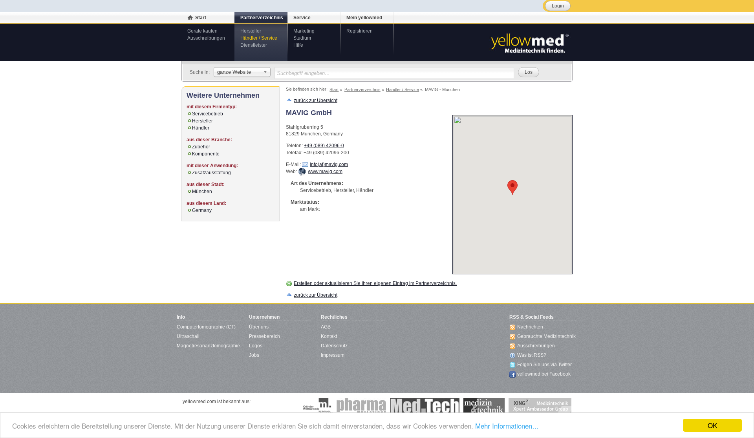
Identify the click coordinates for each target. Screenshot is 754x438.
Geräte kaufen (202, 31)
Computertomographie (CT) (206, 327)
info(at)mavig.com (329, 164)
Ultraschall (188, 336)
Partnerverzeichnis (261, 17)
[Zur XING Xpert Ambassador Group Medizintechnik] (540, 406)
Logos (255, 346)
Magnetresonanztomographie (208, 346)
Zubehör (201, 147)
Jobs (254, 355)
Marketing (304, 31)
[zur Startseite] (529, 42)
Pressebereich (264, 336)
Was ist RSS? (531, 355)
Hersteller (250, 31)
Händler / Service (258, 38)
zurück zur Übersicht (315, 100)
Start (200, 17)
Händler (200, 128)
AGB (326, 327)
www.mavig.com (325, 171)
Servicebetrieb (207, 114)
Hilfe (298, 45)
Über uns (259, 327)
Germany (202, 210)
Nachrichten (530, 327)
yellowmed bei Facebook (544, 374)
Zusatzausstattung (211, 172)
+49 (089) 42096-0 (324, 145)
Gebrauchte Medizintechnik (546, 336)
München (202, 191)
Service (302, 17)
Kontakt (329, 336)
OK (712, 425)
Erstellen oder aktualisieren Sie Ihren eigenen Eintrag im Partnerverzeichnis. (375, 283)
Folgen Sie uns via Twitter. (545, 364)
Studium (302, 38)
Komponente (206, 154)
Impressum (332, 355)
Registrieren (359, 31)
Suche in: (200, 72)
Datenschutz (334, 346)
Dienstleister (253, 45)
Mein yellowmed (364, 17)
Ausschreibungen (206, 38)
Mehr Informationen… (507, 426)
